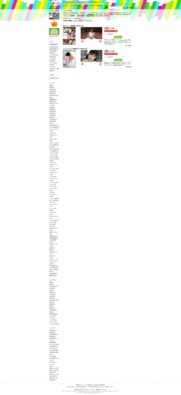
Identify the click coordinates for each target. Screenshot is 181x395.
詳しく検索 (129, 7)
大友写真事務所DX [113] (52, 241)
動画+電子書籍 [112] (54, 49)
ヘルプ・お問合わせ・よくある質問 (91, 384)
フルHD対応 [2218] (53, 47)
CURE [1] (51, 284)
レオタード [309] (53, 62)
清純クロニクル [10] (53, 370)
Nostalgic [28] (52, 111)
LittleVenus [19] (52, 101)
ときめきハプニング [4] (53, 136)
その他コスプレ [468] (54, 68)
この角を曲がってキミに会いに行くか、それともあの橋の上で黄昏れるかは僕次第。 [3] (53, 350)
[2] (52, 99)
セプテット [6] (52, 186)
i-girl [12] (51, 290)
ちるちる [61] (52, 133)
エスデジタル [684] (53, 156)
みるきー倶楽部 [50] (53, 144)
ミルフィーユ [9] (53, 321)
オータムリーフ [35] (53, 168)
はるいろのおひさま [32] (53, 140)
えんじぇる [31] (52, 315)
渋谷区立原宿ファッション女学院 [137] (53, 266)
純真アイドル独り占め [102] (53, 270)
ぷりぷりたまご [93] (53, 143)
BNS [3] (51, 282)
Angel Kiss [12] (52, 330)
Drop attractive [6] (53, 286)
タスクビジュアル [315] (52, 195)
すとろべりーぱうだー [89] (53, 130)
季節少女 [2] (52, 247)
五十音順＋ (89, 21)
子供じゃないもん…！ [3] (52, 363)
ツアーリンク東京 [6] (54, 198)
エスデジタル (119, 14)
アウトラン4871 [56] (54, 148)
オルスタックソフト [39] (53, 165)
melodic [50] (52, 107)
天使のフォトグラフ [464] (53, 244)
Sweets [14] (52, 308)
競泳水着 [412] (52, 56)
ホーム (50, 8)
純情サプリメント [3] (54, 374)
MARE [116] (52, 292)
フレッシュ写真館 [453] (52, 209)
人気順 (75, 21)
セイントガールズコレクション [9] (53, 183)
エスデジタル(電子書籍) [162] (54, 159)
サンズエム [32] (52, 176)
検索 (107, 7)
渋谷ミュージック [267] (52, 256)
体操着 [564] (52, 60)
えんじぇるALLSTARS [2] (52, 341)
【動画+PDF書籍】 (80, 15)
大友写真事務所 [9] (53, 238)
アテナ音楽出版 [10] (53, 150)
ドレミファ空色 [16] (53, 200)
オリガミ (66, 15)
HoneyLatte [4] (52, 91)
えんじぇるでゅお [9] (54, 344)
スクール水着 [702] (53, 54)
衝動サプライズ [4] (53, 378)
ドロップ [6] (52, 202)
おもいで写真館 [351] (54, 127)
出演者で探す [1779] (54, 78)
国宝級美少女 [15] (53, 236)
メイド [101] (52, 66)
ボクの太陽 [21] (52, 356)
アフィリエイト (104, 389)
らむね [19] (51, 146)
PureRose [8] (52, 113)
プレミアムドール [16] (52, 213)
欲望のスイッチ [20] (53, 368)
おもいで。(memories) (109, 14)
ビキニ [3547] (52, 58)
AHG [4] (51, 85)
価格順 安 (80, 21)
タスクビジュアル (127, 14)
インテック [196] (53, 154)
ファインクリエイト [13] (53, 205)
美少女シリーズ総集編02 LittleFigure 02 (73, 26)
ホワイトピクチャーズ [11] (53, 217)
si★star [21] (52, 304)
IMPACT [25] (52, 93)
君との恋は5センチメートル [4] (54, 359)
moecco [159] (52, 294)
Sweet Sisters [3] (53, 338)
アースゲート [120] (53, 152)
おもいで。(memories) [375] (53, 124)
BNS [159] (51, 87)
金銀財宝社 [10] (52, 275)
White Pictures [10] (53, 314)
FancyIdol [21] (52, 89)
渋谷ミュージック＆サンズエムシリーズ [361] (53, 261)
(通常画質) (118, 37)
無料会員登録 (99, 5)
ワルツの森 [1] (52, 224)
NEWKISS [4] (52, 336)
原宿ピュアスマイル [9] (53, 233)
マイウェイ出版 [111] (54, 220)
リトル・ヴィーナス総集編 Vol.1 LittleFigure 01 (75, 48)
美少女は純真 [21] (53, 273)
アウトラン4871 (99, 14)
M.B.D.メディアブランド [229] (53, 104)
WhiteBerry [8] (52, 121)
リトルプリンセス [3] (54, 323)
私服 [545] (51, 70)
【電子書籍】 (72, 15)
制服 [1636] (52, 52)
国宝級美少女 (91, 14)
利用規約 (98, 389)
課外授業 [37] (52, 380)
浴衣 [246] (51, 64)
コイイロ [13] (52, 170)
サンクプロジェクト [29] (53, 173)
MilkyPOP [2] (52, 109)
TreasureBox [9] (53, 119)
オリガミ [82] (52, 162)
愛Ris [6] (51, 249)
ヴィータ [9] (52, 226)
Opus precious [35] (53, 300)
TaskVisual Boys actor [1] (53, 311)
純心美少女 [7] (52, 372)
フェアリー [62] (52, 319)
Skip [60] (51, 306)
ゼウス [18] (51, 192)
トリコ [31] (51, 317)
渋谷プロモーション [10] (53, 252)
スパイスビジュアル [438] (53, 179)
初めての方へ (82, 5)
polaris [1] (51, 302)
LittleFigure (110, 34)
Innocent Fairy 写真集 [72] (53, 96)
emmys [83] (52, 288)
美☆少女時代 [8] (53, 376)
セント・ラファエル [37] (53, 189)
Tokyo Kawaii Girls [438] (52, 116)
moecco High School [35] (52, 297)
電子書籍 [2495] (53, 50)
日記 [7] (51, 366)
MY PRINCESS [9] (53, 334)
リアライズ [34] (52, 222)
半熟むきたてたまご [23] (53, 229)
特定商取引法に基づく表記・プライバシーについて (84, 389)
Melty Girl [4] (52, 332)
